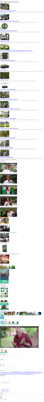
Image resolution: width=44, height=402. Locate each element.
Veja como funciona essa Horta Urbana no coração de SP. (9, 128)
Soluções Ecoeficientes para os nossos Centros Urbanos (8, 30)
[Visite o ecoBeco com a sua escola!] (5, 231)
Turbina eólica (31, 374)
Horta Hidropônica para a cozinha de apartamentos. (8, 118)
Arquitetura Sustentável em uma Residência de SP (8, 10)
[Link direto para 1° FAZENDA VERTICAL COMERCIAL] (4, 146)
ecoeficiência (6, 373)
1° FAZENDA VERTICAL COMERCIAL (6, 147)
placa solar (10, 374)
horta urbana (30, 373)
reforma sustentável (12, 374)
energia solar (22, 373)
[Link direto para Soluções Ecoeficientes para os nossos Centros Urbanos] (4, 29)
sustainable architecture (20, 374)
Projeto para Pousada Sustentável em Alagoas (5, 382)
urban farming (33, 374)
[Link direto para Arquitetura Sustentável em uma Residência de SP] (4, 9)
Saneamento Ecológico (16, 374)
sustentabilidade (23, 374)
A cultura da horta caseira (4, 79)
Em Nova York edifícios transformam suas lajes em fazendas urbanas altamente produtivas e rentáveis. (16, 50)
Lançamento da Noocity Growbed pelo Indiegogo (7, 89)
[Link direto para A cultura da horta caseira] (4, 78)
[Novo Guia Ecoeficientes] (4, 252)
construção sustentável (17, 372)
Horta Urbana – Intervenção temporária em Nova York (8, 99)
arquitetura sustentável (30, 371)
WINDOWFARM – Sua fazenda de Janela (6, 157)
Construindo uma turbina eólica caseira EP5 (5, 390)
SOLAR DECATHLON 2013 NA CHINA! (4, 389)
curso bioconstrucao (26, 372)
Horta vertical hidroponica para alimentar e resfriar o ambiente (10, 108)
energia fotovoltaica (18, 373)
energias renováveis (26, 373)
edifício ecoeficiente (12, 373)
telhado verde (27, 374)
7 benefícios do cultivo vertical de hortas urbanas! (8, 60)
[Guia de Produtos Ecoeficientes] (4, 297)
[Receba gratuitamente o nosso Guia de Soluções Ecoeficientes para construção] (4, 263)
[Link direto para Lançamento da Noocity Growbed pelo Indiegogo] (4, 88)
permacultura (2, 374)
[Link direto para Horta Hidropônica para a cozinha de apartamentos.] (4, 117)
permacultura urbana (6, 374)
